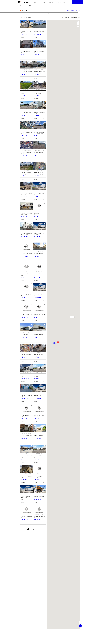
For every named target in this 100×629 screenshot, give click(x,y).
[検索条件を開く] (80, 622)
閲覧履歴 (51, 2)
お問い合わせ (65, 2)
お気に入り (45, 2)
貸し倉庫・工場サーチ (23, 5)
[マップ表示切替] (80, 625)
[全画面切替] (78, 22)
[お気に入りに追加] (31, 21)
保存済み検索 (58, 2)
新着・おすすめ (37, 2)
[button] (72, 317)
